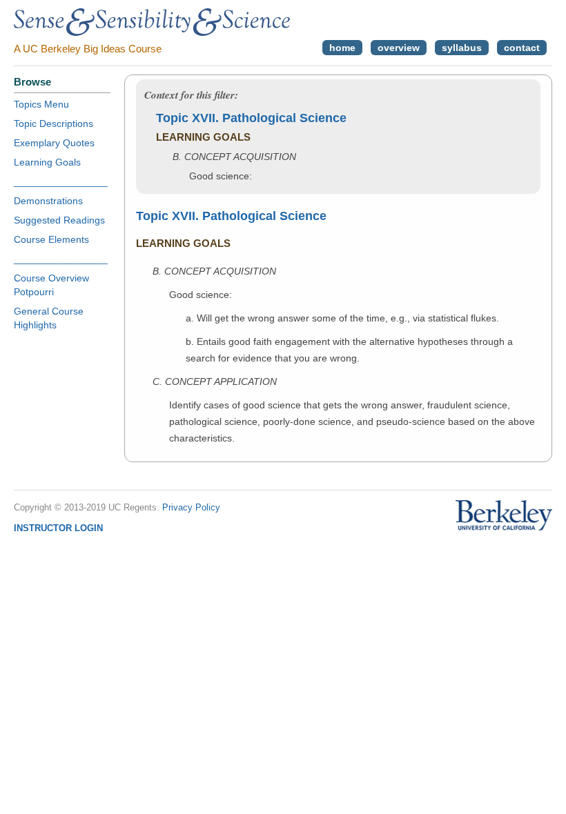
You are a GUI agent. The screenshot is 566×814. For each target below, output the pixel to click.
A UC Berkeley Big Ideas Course (88, 48)
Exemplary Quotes (54, 142)
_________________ (61, 181)
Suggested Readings (59, 220)
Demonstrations (48, 200)
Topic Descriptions (53, 123)
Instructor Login (58, 528)
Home (342, 47)
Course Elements (51, 239)
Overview (399, 47)
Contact (522, 47)
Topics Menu (41, 104)
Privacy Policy (191, 507)
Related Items (488, 316)
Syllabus (462, 47)
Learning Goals (47, 162)
